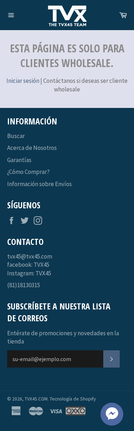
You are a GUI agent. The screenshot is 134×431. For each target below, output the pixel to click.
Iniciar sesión (22, 81)
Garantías (19, 160)
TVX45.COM (36, 399)
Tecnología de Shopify (73, 399)
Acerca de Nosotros (32, 148)
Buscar (16, 136)
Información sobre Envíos (39, 184)
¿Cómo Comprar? (28, 172)
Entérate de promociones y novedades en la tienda (63, 337)
